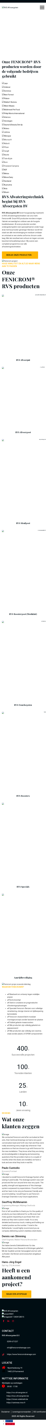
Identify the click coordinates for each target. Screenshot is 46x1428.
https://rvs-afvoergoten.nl (17, 1393)
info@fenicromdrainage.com (18, 1348)
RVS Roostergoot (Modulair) (23, 614)
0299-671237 (12, 1342)
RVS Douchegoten (23, 705)
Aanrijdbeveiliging (23, 977)
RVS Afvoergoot (23, 432)
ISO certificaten (39, 1412)
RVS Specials (23, 886)
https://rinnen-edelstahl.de (17, 1399)
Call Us (10, 1421)
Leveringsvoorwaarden (21, 1412)
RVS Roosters (23, 796)
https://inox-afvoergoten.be (18, 1396)
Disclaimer (5, 1412)
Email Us (11, 1424)
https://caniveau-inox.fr (16, 1403)
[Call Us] (6, 1421)
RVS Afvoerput (23, 360)
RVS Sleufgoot (23, 523)
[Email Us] (6, 1424)
